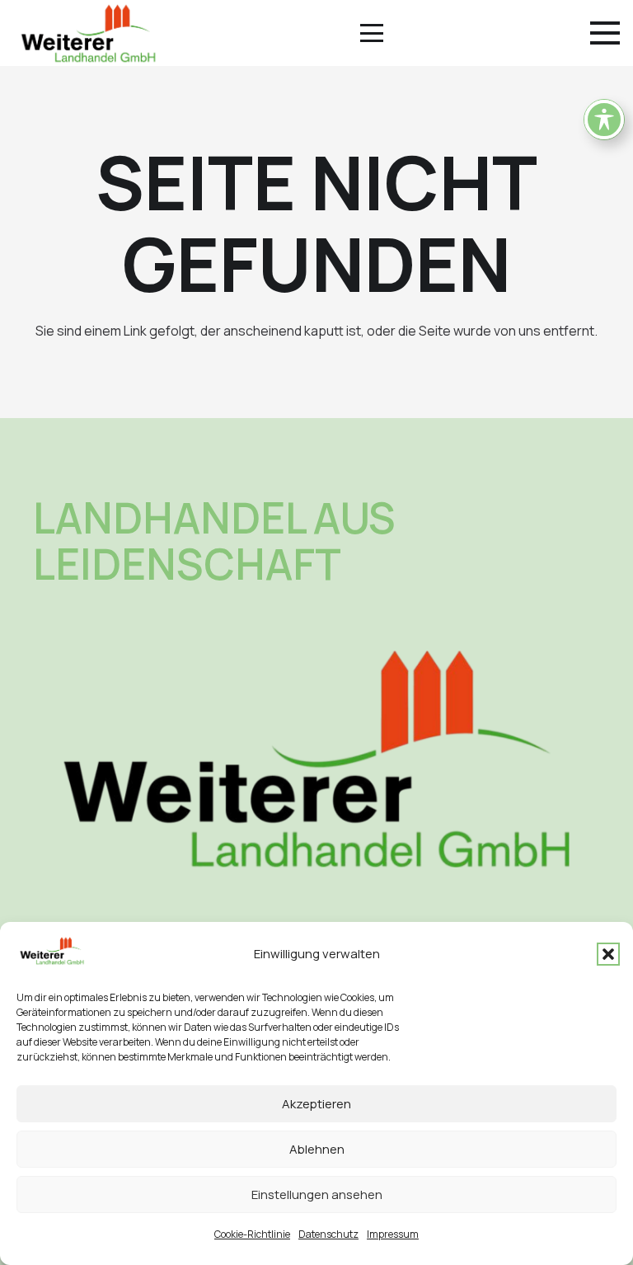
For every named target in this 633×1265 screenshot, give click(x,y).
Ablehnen (317, 1149)
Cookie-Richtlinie (252, 1234)
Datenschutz (328, 1234)
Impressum (393, 1234)
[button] (608, 954)
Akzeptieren (316, 1103)
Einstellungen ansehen (316, 1194)
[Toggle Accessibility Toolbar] (604, 119)
